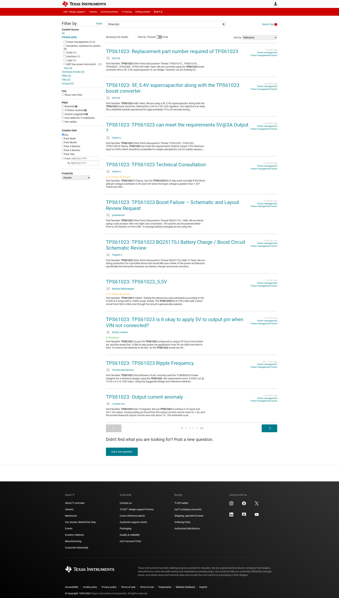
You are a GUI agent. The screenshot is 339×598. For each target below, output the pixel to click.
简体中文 (158, 11)
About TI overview (75, 503)
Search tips (268, 24)
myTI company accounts (187, 509)
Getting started (142, 11)
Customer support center (133, 522)
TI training (127, 11)
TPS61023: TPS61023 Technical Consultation (156, 165)
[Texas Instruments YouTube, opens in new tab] (257, 515)
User (275, 3)
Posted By (67, 173)
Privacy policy (109, 587)
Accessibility (71, 587)
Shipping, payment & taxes (188, 515)
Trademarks (164, 587)
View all (68, 68)
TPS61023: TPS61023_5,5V (136, 282)
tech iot (116, 58)
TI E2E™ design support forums (137, 509)
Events (68, 528)
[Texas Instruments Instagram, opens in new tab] (231, 504)
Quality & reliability (130, 534)
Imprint (203, 587)
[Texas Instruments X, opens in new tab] (257, 504)
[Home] (86, 4)
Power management (267, 52)
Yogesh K (117, 254)
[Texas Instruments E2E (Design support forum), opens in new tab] (244, 515)
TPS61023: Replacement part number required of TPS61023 (172, 51)
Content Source (70, 29)
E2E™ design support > (75, 11)
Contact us (126, 503)
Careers (69, 509)
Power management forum (264, 55)
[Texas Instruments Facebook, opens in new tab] (244, 504)
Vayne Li (116, 137)
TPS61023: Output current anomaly (144, 397)
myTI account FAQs (130, 541)
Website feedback (185, 587)
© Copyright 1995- (78, 593)
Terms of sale (128, 587)
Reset (99, 23)
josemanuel (118, 215)
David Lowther (120, 332)
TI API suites (181, 503)
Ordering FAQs (182, 522)
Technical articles (109, 11)
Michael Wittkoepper (123, 288)
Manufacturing (73, 541)
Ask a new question (121, 451)
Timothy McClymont (123, 370)
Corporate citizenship (76, 547)
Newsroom (71, 515)
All (63, 33)
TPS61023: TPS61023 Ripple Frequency (150, 363)
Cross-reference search (132, 515)
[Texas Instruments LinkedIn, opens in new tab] (231, 515)
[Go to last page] (202, 428)
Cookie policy (90, 587)
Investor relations (74, 534)
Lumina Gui (118, 403)
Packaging (125, 528)
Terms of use (147, 587)
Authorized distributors (187, 528)
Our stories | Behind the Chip (80, 522)
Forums (93, 11)
